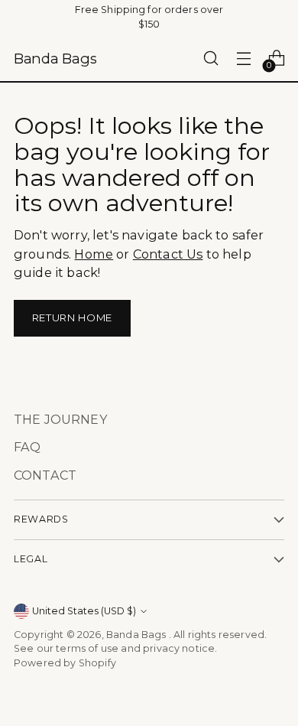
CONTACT (45, 475)
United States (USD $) (84, 611)
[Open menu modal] (243, 58)
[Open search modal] (210, 58)
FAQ (27, 446)
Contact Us (168, 254)
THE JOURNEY (61, 419)
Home (93, 254)
